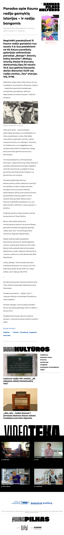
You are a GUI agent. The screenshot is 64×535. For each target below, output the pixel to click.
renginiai (43, 365)
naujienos (44, 355)
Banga (6, 328)
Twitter (16, 332)
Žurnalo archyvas (51, 42)
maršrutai (44, 362)
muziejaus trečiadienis (49, 367)
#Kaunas (30, 519)
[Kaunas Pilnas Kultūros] (49, 11)
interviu (43, 360)
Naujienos (21, 31)
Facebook (24, 332)
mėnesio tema (46, 357)
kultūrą (41, 503)
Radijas (12, 328)
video (42, 370)
